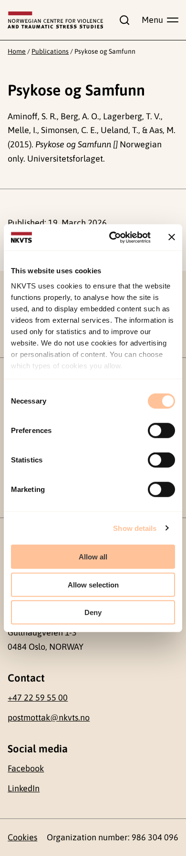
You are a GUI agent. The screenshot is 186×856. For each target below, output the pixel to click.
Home (17, 51)
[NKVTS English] (55, 20)
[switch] (161, 430)
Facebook (26, 768)
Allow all (93, 557)
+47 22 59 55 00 (38, 697)
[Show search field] (122, 20)
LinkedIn (24, 788)
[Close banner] (171, 237)
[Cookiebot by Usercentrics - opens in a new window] (113, 237)
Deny (93, 612)
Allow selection (93, 584)
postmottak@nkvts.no (49, 717)
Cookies (22, 837)
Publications (50, 51)
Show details (134, 528)
